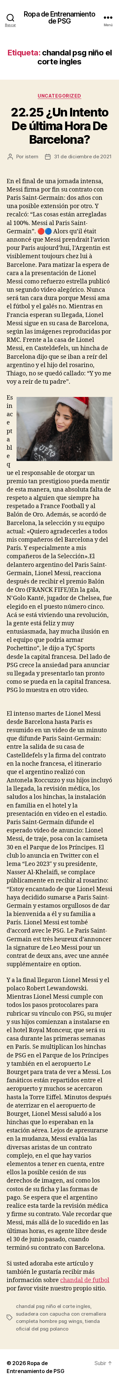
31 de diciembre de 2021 (82, 156)
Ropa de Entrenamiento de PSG (59, 18)
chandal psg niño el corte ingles (53, 1306)
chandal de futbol (84, 1280)
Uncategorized (59, 96)
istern (31, 156)
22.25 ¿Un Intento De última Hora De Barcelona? (59, 126)
